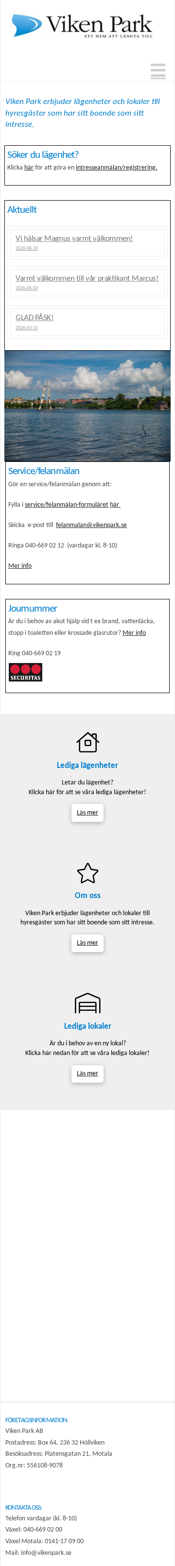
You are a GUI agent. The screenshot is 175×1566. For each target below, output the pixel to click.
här (29, 167)
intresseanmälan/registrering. (117, 167)
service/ (35, 505)
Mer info (20, 566)
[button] (158, 71)
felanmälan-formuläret (77, 505)
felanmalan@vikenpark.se (91, 525)
